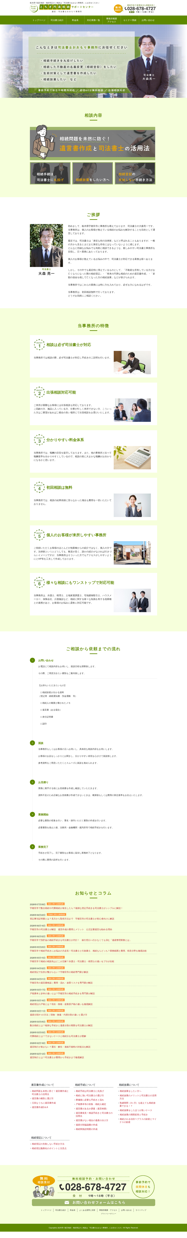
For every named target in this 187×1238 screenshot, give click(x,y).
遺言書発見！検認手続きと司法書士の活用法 (94, 1114)
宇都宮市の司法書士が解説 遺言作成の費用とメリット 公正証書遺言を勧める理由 (72, 929)
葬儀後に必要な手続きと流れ (90, 1099)
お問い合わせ (148, 20)
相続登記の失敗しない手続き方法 (48, 1143)
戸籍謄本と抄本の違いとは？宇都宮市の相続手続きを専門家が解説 (62, 993)
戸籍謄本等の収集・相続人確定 (91, 1104)
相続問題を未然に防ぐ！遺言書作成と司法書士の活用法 (50, 1092)
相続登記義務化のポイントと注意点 (49, 1148)
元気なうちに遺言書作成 (44, 1102)
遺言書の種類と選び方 (43, 1098)
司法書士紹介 (57, 20)
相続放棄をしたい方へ (130, 1090)
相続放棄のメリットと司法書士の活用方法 (138, 1097)
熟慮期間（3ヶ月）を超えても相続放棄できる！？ (137, 1104)
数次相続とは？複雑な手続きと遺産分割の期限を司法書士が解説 (61, 1025)
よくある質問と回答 (87, 1210)
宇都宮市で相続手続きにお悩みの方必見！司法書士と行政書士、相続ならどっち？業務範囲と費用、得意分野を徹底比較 (88, 950)
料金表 (75, 20)
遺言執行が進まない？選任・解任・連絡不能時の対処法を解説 (60, 1046)
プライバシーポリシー (108, 1213)
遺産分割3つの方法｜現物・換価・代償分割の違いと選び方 (58, 1014)
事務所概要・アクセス (108, 1210)
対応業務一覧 (93, 20)
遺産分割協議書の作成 (86, 1124)
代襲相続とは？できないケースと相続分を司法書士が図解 (58, 1036)
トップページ (38, 20)
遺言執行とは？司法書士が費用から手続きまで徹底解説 (57, 1057)
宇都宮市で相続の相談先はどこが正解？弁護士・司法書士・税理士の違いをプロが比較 (72, 961)
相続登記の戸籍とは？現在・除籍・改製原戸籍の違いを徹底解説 (61, 1004)
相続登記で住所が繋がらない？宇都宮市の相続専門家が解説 (59, 971)
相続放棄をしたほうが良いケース (136, 1110)
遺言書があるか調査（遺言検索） (92, 1108)
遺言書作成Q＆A (40, 1107)
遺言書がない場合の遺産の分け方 (92, 1120)
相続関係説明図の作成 (86, 1129)
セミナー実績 (129, 20)
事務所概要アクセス (111, 20)
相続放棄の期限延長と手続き (134, 1114)
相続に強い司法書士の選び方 (90, 1095)
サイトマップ (141, 1210)
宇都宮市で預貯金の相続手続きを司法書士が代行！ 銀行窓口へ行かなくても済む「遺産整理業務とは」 (81, 939)
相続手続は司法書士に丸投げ (90, 1090)
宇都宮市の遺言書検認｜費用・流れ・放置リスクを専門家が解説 (61, 982)
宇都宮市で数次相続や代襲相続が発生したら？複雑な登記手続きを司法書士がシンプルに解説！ (76, 908)
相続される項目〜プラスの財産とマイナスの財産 (138, 1120)
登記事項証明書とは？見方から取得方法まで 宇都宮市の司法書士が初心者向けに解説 (72, 918)
